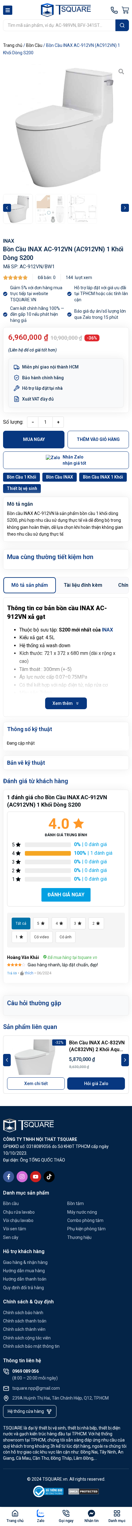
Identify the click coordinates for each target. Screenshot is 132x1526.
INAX (8, 241)
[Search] (122, 25)
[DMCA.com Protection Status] (83, 1492)
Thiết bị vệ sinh (22, 488)
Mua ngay (34, 439)
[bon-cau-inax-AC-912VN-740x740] (66, 127)
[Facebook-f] (8, 1176)
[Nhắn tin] (91, 1513)
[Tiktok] (49, 1176)
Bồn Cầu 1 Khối (21, 477)
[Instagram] (22, 1176)
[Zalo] (40, 1513)
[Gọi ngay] (66, 1513)
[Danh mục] (117, 1513)
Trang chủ (12, 45)
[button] (7, 208)
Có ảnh (66, 937)
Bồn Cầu (34, 45)
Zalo (41, 1521)
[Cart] (125, 10)
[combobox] (59, 25)
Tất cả (21, 923)
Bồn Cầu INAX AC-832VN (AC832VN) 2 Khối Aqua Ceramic (97, 1049)
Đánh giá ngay (66, 895)
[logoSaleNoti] (48, 1492)
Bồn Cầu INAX (59, 477)
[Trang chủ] (15, 1513)
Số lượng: (13, 422)
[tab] (29, 585)
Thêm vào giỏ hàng (98, 439)
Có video (41, 937)
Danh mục (117, 1521)
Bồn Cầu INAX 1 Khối (103, 477)
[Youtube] (35, 1176)
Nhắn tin (91, 1521)
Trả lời (12, 973)
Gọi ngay (66, 1521)
